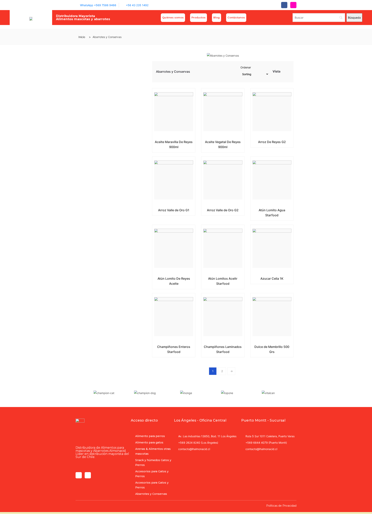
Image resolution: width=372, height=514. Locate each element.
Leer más (171, 141)
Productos (198, 17)
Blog (216, 17)
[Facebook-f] (284, 5)
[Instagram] (293, 5)
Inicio (81, 37)
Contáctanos (236, 17)
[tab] (283, 72)
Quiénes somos (173, 17)
